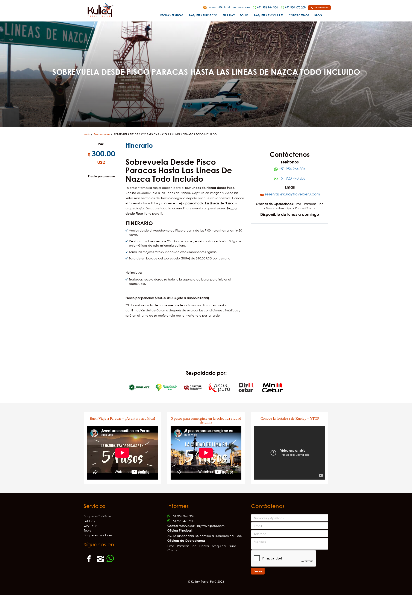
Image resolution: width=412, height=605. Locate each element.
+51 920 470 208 (291, 178)
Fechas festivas (171, 15)
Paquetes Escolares (268, 15)
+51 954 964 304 (291, 168)
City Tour (90, 525)
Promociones (102, 134)
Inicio (87, 134)
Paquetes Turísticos (203, 15)
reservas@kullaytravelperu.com (228, 7)
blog (318, 15)
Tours (244, 15)
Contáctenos (299, 15)
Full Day (229, 15)
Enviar (258, 571)
